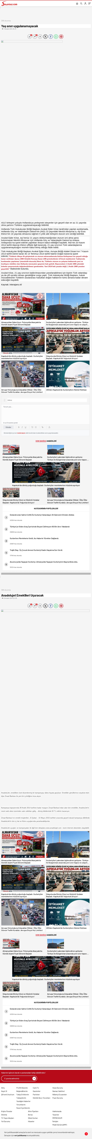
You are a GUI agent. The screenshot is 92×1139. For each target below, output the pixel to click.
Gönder (8, 427)
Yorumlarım (20, 1105)
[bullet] (35, 427)
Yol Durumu (5, 1121)
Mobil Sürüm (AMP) (59, 1125)
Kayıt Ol (4, 1091)
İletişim (55, 1121)
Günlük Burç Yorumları (41, 1098)
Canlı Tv (36, 1088)
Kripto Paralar (6, 1111)
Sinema (4, 1115)
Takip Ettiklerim (22, 1094)
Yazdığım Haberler (23, 1101)
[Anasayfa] (77, 3)
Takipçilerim (21, 1098)
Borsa (30, 1115)
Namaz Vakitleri (58, 1091)
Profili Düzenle (22, 1088)
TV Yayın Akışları (7, 1118)
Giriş (3, 1088)
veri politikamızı (20, 1135)
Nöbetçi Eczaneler (59, 1094)
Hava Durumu (57, 1088)
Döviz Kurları (33, 1118)
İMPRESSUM (57, 1118)
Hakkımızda (56, 1111)
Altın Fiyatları (33, 1111)
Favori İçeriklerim (23, 1108)
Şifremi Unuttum (7, 1094)
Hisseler (31, 1121)
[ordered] (32, 427)
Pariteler (36, 1094)
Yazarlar (55, 1115)
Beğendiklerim (22, 1091)
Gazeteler (36, 1091)
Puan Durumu (57, 1098)
